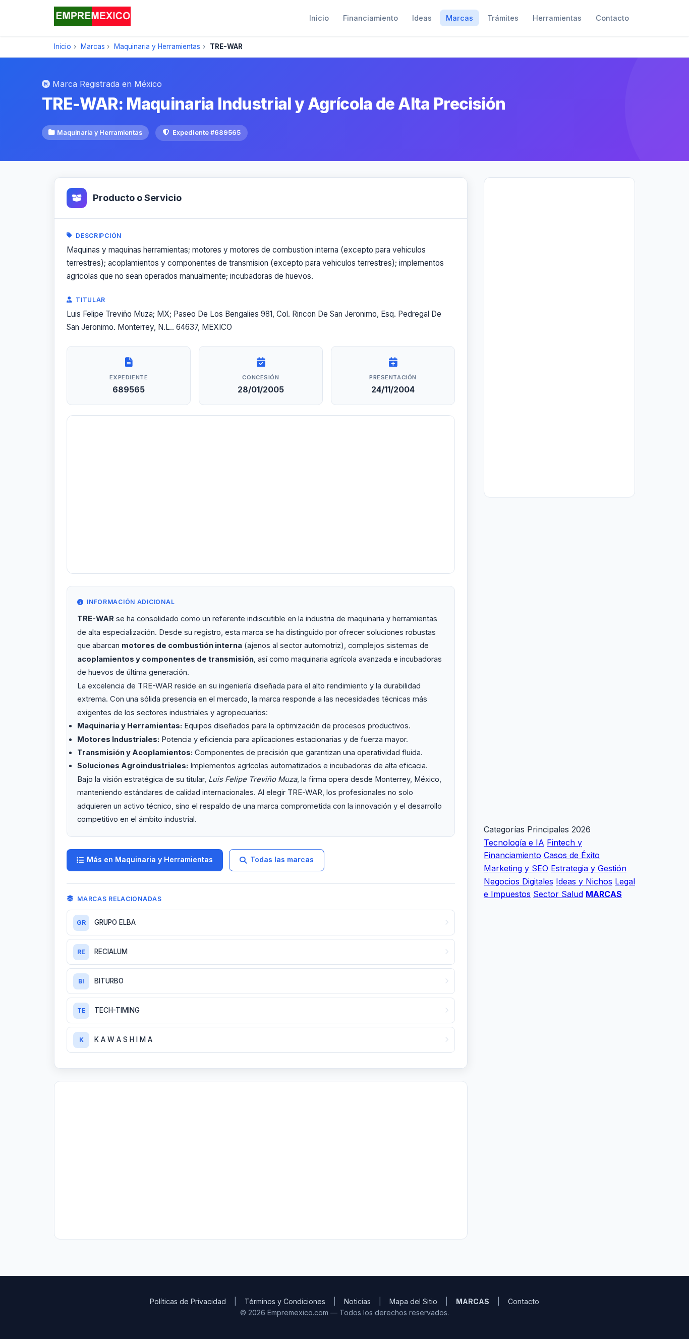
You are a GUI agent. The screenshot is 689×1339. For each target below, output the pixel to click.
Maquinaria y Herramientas (157, 46)
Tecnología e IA (514, 842)
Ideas (422, 18)
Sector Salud (558, 894)
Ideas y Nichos (584, 881)
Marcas (459, 18)
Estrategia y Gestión (588, 868)
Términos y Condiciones (285, 1301)
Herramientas (557, 18)
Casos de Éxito (572, 855)
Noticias (357, 1301)
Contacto (612, 18)
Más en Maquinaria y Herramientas (150, 859)
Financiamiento (370, 18)
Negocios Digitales (518, 881)
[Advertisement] (260, 494)
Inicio (319, 18)
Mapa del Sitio (413, 1301)
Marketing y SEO (516, 868)
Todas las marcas (282, 859)
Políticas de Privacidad (188, 1301)
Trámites (503, 18)
